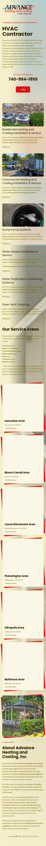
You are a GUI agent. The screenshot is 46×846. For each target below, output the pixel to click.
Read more (6, 147)
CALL (23, 89)
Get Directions (10, 428)
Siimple (35, 836)
